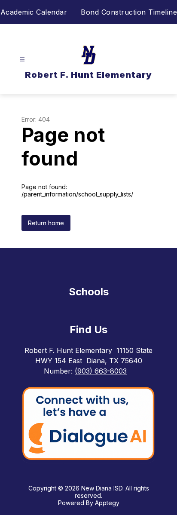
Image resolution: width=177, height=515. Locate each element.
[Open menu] (22, 59)
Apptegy (107, 502)
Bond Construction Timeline (129, 12)
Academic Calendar (33, 12)
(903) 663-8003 (101, 371)
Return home (46, 223)
